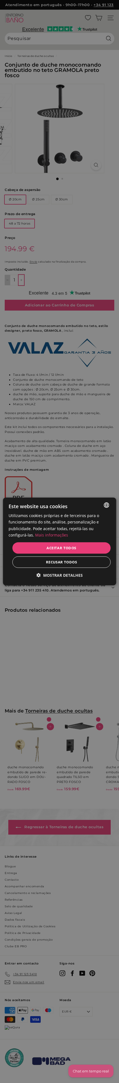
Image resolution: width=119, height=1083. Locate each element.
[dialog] (59, 541)
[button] (60, 575)
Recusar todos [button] (61, 562)
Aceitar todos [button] (61, 547)
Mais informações (51, 534)
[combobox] (106, 505)
